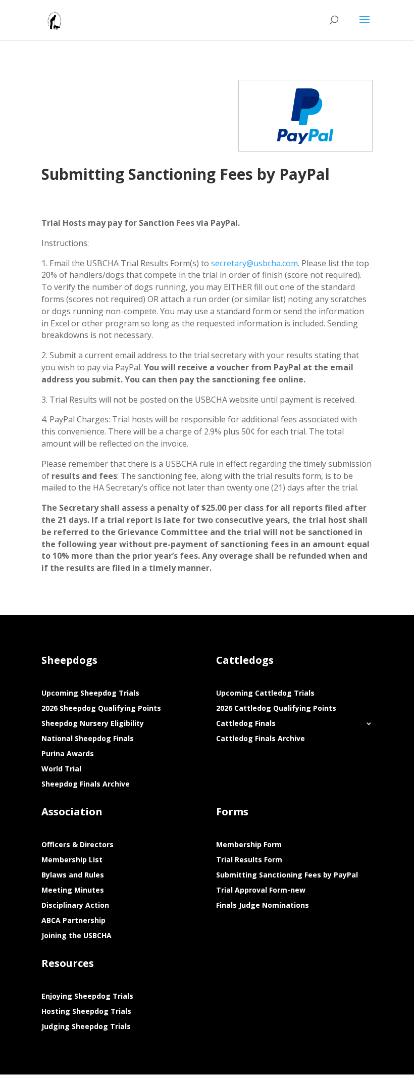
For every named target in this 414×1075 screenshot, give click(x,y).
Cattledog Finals (246, 724)
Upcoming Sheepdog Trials (90, 694)
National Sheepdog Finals (87, 739)
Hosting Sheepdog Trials (86, 1012)
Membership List (71, 860)
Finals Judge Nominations (262, 906)
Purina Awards (67, 754)
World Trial (61, 769)
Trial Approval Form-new (260, 891)
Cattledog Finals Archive (260, 739)
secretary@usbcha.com (254, 263)
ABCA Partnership (73, 921)
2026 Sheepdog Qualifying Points (101, 709)
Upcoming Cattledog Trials (265, 694)
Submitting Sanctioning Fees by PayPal (287, 875)
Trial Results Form (249, 860)
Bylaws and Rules (72, 875)
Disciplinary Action (75, 906)
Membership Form (249, 845)
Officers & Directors (77, 845)
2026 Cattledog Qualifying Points (276, 709)
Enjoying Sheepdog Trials (87, 997)
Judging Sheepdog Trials (86, 1027)
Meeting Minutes (72, 891)
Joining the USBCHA (76, 936)
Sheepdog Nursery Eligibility (92, 724)
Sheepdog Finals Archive (85, 784)
